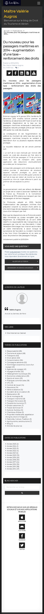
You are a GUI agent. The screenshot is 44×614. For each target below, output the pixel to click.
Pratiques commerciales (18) (18, 381)
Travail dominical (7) (15, 408)
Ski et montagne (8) (15, 396)
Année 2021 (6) (12, 453)
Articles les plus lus (14, 426)
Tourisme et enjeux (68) (16, 353)
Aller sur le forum (20, 261)
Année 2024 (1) (12, 446)
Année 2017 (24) (13, 462)
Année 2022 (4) (13, 451)
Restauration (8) (13, 394)
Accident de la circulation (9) (18, 392)
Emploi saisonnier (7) (15, 405)
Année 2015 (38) (13, 467)
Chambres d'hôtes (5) (15, 412)
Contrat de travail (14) (15, 385)
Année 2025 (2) (13, 444)
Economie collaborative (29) (18, 376)
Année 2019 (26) (13, 458)
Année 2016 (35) (13, 464)
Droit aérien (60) (13, 358)
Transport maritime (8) (16, 399)
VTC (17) (10, 383)
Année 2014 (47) (13, 469)
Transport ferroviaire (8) (16, 401)
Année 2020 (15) (13, 455)
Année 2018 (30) (13, 460)
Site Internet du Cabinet (16, 333)
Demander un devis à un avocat (20, 268)
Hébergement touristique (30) (19, 374)
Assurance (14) (12, 387)
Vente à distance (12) (15, 390)
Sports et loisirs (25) (15, 378)
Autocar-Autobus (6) (15, 410)
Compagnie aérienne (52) (17, 362)
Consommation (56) (15, 360)
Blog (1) (10, 424)
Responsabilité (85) (14, 351)
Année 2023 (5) (13, 448)
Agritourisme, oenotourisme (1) (19, 421)
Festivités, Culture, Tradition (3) (19, 419)
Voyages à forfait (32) (15, 372)
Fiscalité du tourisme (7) (16, 403)
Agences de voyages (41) (16, 369)
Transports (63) (13, 356)
